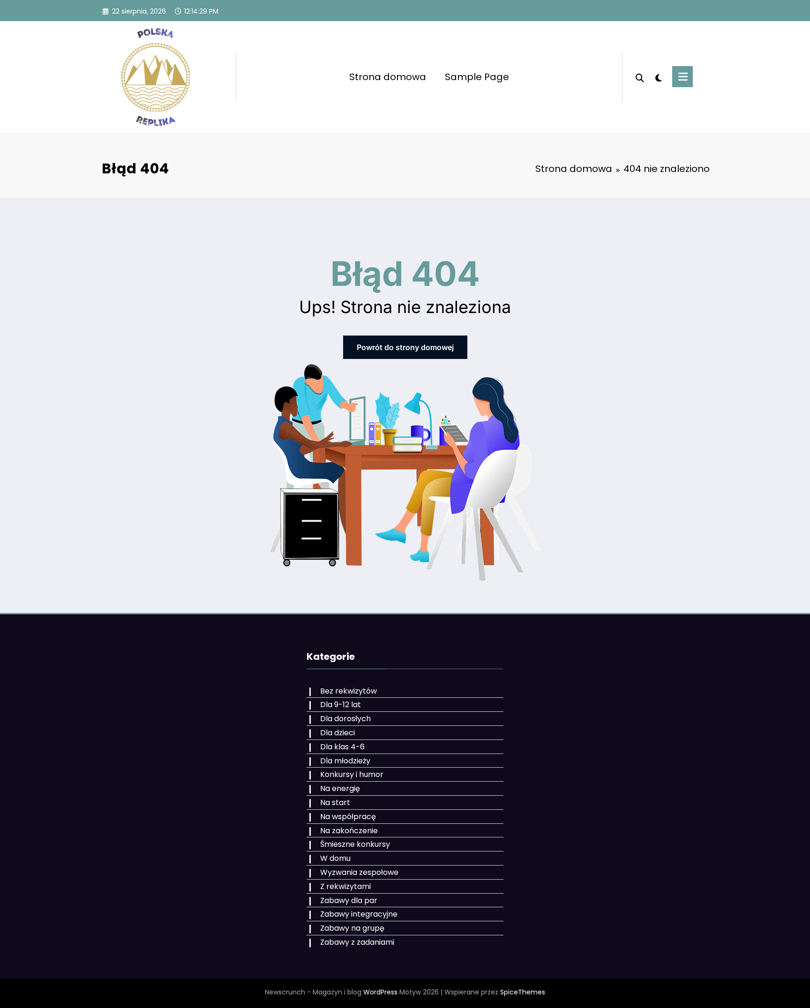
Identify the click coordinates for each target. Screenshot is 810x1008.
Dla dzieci (337, 732)
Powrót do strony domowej (405, 347)
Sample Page (477, 76)
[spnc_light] (658, 77)
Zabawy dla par (348, 900)
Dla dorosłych (345, 718)
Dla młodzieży (345, 760)
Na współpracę (348, 816)
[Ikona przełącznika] (682, 76)
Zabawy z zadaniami (357, 942)
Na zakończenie (349, 830)
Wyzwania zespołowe (359, 872)
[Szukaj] (640, 77)
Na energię (340, 788)
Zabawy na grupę (352, 928)
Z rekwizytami (345, 886)
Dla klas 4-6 (342, 746)
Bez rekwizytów (348, 691)
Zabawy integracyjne (359, 914)
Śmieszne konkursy (355, 844)
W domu (335, 858)
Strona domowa (387, 76)
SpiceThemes (522, 992)
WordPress (380, 992)
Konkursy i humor (351, 774)
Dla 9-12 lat (340, 704)
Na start (335, 802)
